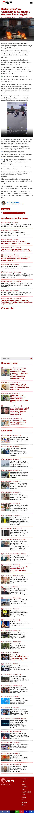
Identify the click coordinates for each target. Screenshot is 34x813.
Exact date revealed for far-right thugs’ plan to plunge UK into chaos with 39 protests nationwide (16, 285)
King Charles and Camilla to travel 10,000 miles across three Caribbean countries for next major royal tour (19, 508)
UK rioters (12, 213)
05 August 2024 (7, 17)
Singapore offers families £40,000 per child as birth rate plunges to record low (19, 439)
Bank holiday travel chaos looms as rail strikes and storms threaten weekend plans (19, 746)
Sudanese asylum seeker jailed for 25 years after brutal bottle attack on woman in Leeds (18, 768)
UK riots (6, 213)
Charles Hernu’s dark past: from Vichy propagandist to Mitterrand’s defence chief (19, 580)
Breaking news (9, 363)
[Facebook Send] (7, 811)
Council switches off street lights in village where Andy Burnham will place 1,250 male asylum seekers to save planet (19, 521)
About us (25, 779)
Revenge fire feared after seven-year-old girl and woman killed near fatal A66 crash (19, 485)
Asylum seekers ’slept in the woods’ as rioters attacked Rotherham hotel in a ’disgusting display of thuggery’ (17, 275)
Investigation (19, 368)
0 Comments (29, 17)
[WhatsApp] (17, 811)
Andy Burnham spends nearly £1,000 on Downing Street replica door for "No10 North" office (19, 532)
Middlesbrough (21, 213)
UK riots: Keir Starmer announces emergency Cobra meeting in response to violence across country (15, 234)
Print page (6, 209)
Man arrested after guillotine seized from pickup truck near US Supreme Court (18, 646)
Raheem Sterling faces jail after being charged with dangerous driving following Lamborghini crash (19, 724)
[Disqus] (17, 333)
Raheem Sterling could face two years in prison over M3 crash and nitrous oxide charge (19, 735)
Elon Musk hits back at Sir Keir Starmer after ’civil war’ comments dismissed (17, 267)
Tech (16, 587)
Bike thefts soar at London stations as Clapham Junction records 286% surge (19, 602)
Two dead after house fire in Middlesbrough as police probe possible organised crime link (19, 635)
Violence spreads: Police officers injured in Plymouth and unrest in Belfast (16, 293)
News (16, 222)
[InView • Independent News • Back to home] (6, 2)
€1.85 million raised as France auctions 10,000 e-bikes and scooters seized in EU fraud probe (19, 712)
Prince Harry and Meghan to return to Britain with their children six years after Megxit (19, 398)
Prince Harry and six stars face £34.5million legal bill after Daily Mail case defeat (19, 386)
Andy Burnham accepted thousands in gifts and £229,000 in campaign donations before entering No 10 (19, 411)
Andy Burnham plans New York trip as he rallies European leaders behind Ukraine (19, 474)
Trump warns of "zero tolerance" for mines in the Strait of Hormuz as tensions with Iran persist (19, 463)
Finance (17, 418)
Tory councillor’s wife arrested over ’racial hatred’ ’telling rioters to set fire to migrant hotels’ (17, 302)
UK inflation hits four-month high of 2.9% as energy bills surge (18, 422)
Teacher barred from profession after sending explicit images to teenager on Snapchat (18, 613)
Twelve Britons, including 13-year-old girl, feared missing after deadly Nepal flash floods (19, 679)
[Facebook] (2, 811)
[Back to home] (7, 783)
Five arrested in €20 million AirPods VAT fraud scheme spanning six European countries (19, 701)
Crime (17, 481)
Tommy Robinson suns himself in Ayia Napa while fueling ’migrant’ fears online (16, 250)
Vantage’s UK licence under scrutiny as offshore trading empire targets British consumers (19, 558)
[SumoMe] (31, 811)
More (16, 393)
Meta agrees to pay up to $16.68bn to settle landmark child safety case (19, 667)
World (17, 435)
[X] (12, 811)
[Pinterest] (21, 811)
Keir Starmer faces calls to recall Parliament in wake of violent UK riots (15, 242)
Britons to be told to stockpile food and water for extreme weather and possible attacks (19, 757)
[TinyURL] (26, 811)
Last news (6, 430)
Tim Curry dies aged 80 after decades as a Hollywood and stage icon (18, 569)
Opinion (24, 802)
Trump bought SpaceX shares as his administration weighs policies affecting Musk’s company (18, 451)
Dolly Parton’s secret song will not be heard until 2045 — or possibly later (19, 623)
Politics (18, 406)
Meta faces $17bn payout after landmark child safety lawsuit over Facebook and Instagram (18, 591)
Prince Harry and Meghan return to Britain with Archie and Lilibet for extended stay (19, 657)
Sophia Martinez (13, 202)
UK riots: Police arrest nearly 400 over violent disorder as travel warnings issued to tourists (15, 258)
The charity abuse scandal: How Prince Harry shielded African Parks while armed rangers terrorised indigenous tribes (19, 374)
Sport (24, 797)
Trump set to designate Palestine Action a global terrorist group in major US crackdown (19, 690)
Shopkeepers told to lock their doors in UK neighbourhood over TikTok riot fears (16, 225)
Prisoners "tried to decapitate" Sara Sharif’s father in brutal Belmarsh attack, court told (19, 496)
